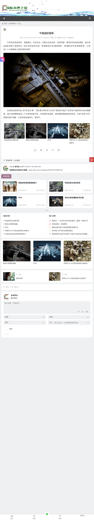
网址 (6, 322)
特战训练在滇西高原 (11, 140)
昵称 (6, 317)
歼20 (49, 140)
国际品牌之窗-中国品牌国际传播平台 (65, 227)
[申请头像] (88, 296)
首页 (5, 23)
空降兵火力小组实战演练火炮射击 (17, 231)
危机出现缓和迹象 (32, 140)
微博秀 (82, 515)
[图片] (87, 312)
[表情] (83, 312)
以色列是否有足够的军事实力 (15, 234)
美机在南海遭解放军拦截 (74, 198)
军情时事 (12, 23)
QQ (51, 322)
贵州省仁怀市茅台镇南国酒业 (62, 231)
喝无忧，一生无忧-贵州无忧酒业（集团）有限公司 (70, 221)
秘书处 (17, 166)
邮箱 (51, 317)
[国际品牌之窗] (14, 9)
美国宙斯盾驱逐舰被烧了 (27, 183)
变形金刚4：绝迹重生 (59, 224)
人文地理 (16, 160)
